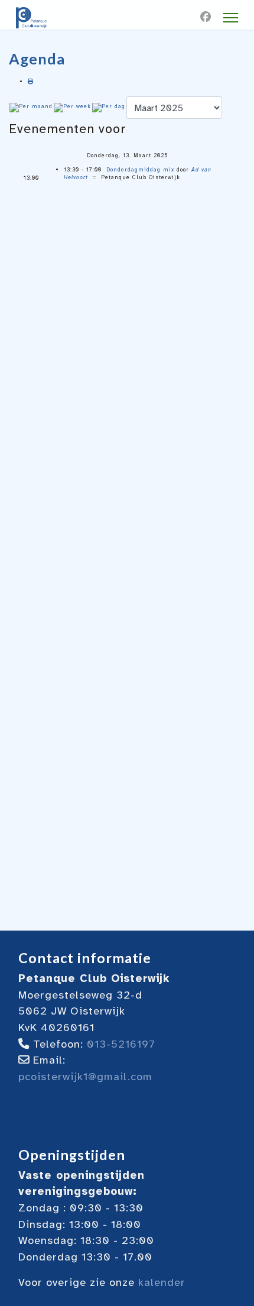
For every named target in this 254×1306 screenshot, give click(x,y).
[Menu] (230, 17)
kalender (161, 1282)
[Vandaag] (108, 107)
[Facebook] (205, 17)
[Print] (31, 81)
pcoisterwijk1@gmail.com (85, 1076)
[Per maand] (31, 107)
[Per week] (72, 107)
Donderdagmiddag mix (140, 169)
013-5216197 (121, 1044)
